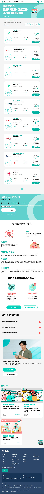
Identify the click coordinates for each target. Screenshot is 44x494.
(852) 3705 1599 (7, 477)
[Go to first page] (17, 189)
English (9, 483)
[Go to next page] (24, 189)
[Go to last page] (27, 189)
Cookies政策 (11, 491)
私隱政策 (6, 491)
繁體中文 (5, 483)
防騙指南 (14, 491)
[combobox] (6, 9)
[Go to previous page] (19, 189)
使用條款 (3, 491)
